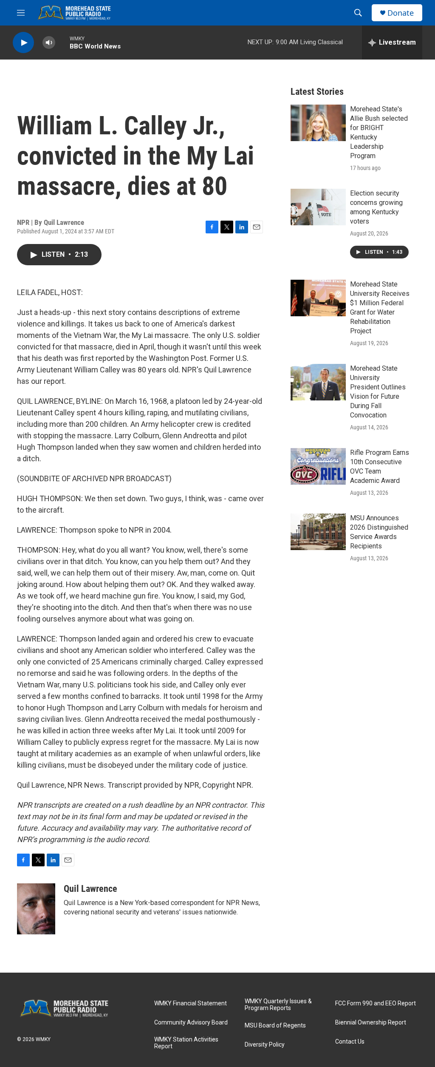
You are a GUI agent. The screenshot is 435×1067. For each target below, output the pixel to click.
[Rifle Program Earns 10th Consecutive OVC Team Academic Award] (318, 466)
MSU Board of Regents (275, 1025)
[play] (23, 43)
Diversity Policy (265, 1044)
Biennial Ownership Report (370, 1022)
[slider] (62, 42)
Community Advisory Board (191, 1022)
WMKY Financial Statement (190, 1003)
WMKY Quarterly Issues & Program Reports (278, 1004)
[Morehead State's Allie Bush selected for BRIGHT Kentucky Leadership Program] (318, 123)
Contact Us (349, 1042)
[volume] (49, 42)
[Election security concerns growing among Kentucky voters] (318, 207)
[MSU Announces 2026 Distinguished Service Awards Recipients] (318, 532)
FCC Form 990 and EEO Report (375, 1003)
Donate (400, 13)
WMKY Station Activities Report (186, 1043)
